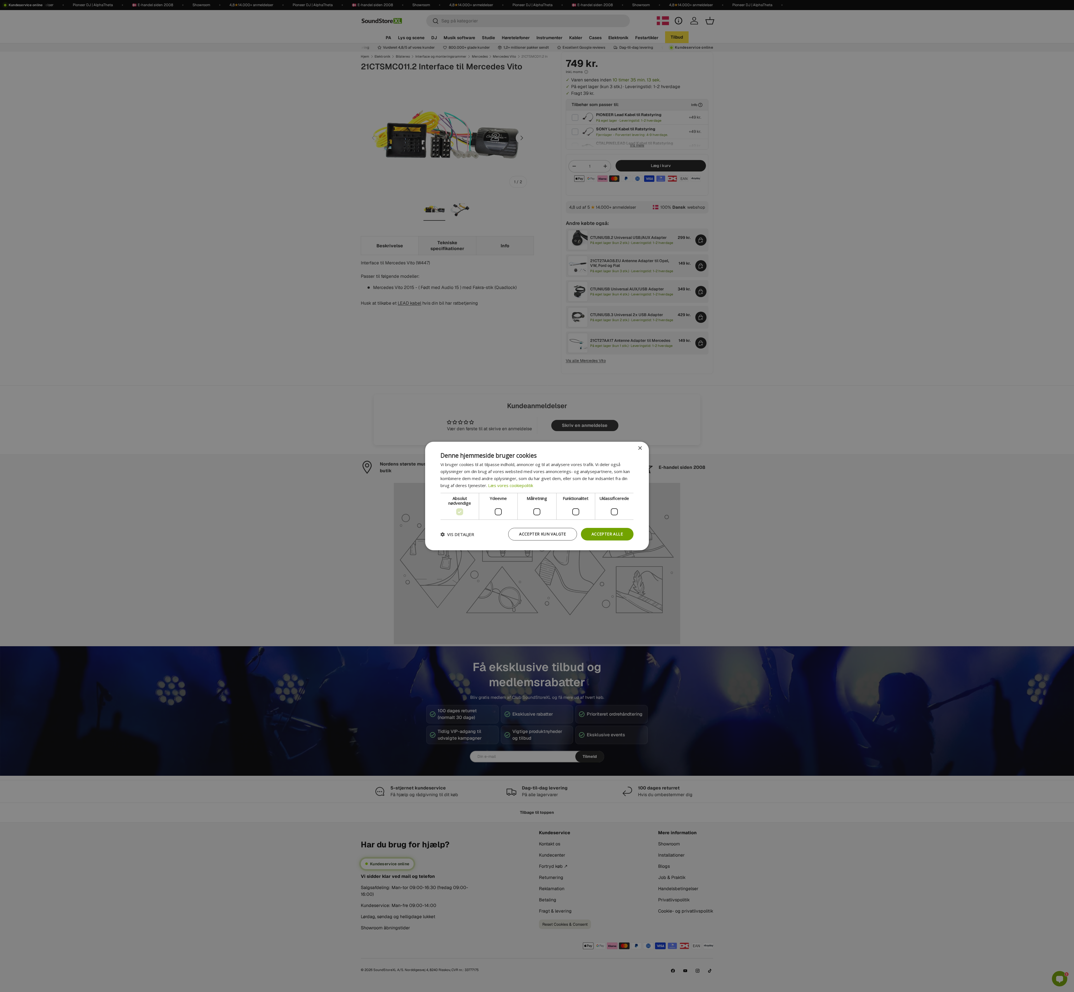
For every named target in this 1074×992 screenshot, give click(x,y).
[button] (457, 534)
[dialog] (537, 496)
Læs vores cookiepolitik (510, 485)
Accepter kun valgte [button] (542, 534)
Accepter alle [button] (607, 534)
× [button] (640, 448)
